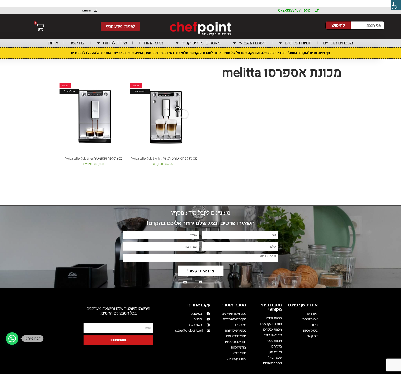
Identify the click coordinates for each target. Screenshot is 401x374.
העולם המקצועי (252, 42)
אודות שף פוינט (302, 304)
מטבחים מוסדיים (338, 42)
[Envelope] (185, 282)
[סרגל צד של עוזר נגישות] (396, 5)
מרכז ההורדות (150, 42)
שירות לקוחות (115, 42)
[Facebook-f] (216, 282)
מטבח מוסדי (234, 304)
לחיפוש (338, 25)
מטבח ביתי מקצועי (271, 307)
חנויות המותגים (298, 42)
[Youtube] (200, 282)
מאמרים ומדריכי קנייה (200, 42)
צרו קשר (77, 42)
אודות (53, 42)
